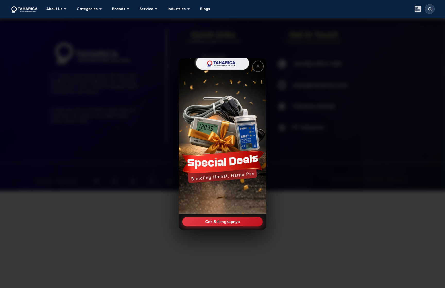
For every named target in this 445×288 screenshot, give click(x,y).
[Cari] (430, 9)
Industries (177, 8)
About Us (54, 8)
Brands (118, 8)
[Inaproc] (418, 9)
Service (146, 8)
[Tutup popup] (258, 66)
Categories (87, 8)
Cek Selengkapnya (222, 221)
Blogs (205, 8)
